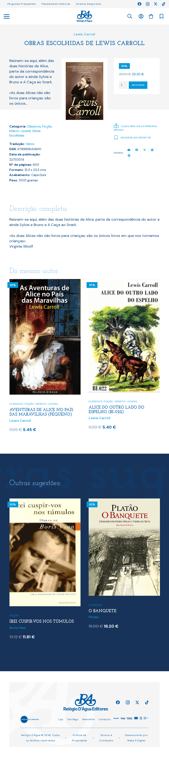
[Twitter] (155, 4)
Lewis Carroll (84, 34)
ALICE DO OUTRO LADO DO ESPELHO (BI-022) (37, 410)
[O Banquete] (44, 501)
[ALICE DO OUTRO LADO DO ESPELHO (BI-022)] (44, 281)
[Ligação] (84, 16)
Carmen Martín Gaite (106, 633)
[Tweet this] (145, 150)
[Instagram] (147, 4)
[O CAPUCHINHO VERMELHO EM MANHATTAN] (124, 501)
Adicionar (138, 85)
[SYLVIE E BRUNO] (124, 281)
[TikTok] (163, 4)
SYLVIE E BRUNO (106, 404)
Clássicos (34, 126)
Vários (30, 144)
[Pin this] (129, 155)
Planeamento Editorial (56, 4)
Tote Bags (73, 719)
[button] (129, 16)
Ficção (47, 126)
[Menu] (7, 16)
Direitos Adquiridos (88, 4)
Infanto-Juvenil (20, 131)
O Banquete (23, 611)
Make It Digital (136, 740)
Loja (60, 719)
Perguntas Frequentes (21, 4)
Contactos (105, 719)
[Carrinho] (151, 16)
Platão (14, 617)
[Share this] (137, 150)
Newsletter (88, 719)
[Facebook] (139, 4)
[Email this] (129, 150)
